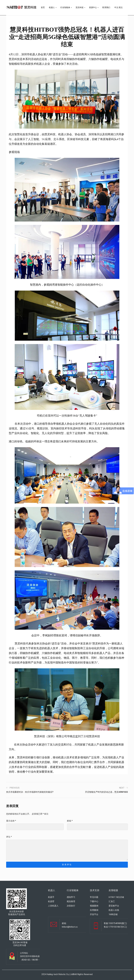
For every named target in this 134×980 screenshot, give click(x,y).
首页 (43, 7)
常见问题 (94, 897)
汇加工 (112, 901)
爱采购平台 (114, 906)
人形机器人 (53, 906)
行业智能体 (65, 7)
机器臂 (51, 901)
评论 (9, 837)
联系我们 (106, 7)
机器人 (52, 7)
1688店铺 (113, 914)
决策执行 (71, 906)
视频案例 (94, 906)
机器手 (51, 897)
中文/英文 (118, 7)
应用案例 (94, 910)
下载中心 (94, 901)
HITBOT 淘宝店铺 (116, 897)
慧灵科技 (79, 7)
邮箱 (70, 821)
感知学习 (71, 897)
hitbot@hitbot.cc (70, 927)
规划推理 (71, 901)
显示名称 (11, 821)
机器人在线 (114, 910)
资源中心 (93, 7)
